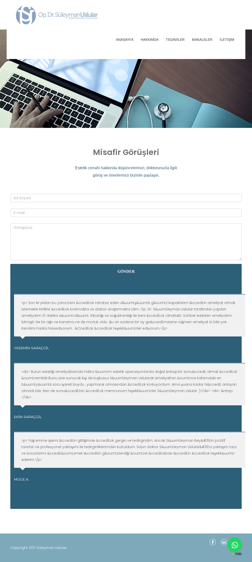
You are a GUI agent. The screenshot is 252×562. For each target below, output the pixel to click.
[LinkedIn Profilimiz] (224, 542)
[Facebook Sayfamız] (213, 542)
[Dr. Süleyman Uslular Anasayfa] (28, 15)
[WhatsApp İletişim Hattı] (234, 544)
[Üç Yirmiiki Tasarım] (237, 554)
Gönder (126, 271)
